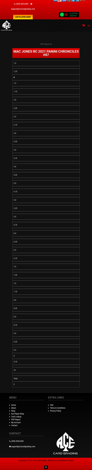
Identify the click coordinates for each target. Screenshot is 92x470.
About (13, 408)
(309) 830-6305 (22, 4)
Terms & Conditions (57, 408)
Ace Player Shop (23, 17)
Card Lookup (16, 416)
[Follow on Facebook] (46, 467)
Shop (13, 411)
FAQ (51, 405)
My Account (16, 422)
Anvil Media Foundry (65, 460)
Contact (14, 425)
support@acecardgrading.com (23, 9)
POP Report (15, 419)
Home (13, 405)
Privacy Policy (55, 411)
